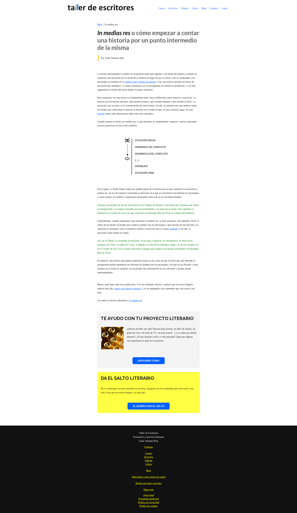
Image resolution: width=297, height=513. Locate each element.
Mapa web (148, 489)
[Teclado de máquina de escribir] (112, 348)
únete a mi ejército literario (127, 288)
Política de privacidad (148, 502)
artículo (101, 113)
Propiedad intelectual (148, 499)
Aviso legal (148, 495)
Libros (195, 8)
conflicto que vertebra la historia (140, 82)
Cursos (161, 8)
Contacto (214, 8)
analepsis (173, 229)
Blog (204, 8)
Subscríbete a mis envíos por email (149, 477)
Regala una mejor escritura (149, 483)
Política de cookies (148, 506)
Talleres (184, 8)
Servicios (172, 8)
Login (225, 8)
